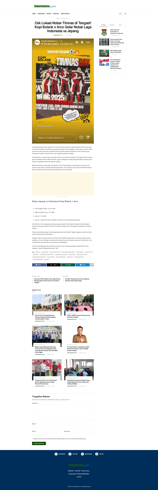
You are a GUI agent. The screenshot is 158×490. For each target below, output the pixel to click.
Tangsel (47, 259)
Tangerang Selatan (65, 18)
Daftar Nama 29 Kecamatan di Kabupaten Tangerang (116, 31)
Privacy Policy (85, 471)
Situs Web (67, 431)
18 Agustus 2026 (50, 386)
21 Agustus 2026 (50, 321)
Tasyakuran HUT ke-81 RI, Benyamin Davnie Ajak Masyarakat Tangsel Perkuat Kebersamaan (46, 382)
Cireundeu (35, 254)
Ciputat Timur (88, 252)
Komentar (35, 403)
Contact (79, 477)
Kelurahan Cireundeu (61, 254)
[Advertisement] (63, 183)
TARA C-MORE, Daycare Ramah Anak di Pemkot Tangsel (78, 316)
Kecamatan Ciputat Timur (47, 254)
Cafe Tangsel (79, 252)
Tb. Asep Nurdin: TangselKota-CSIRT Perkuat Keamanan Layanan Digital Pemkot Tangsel (78, 348)
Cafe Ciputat (45, 252)
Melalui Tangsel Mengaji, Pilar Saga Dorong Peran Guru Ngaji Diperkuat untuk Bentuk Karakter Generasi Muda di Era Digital (46, 349)
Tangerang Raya (79, 257)
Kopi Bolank (72, 254)
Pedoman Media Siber (83, 474)
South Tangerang (60, 257)
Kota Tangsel (50, 257)
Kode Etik (77, 471)
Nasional (56, 13)
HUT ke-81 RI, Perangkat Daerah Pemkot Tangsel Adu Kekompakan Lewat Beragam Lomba (45, 317)
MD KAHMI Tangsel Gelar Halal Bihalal (116, 51)
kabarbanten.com (57, 35)
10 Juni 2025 (68, 35)
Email (34, 431)
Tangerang (41, 13)
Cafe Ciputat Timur (55, 252)
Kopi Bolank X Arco (82, 254)
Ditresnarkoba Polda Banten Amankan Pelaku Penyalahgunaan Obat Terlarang (117, 41)
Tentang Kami (72, 474)
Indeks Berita (65, 13)
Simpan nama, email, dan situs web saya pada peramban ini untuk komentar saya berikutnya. (60, 438)
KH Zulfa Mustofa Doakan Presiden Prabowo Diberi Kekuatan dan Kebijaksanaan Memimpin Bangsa (115, 64)
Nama (34, 424)
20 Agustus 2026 (82, 319)
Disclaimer (71, 471)
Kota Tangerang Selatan (39, 257)
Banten (48, 13)
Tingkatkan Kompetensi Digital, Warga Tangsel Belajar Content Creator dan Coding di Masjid (78, 382)
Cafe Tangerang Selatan (68, 252)
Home (34, 13)
